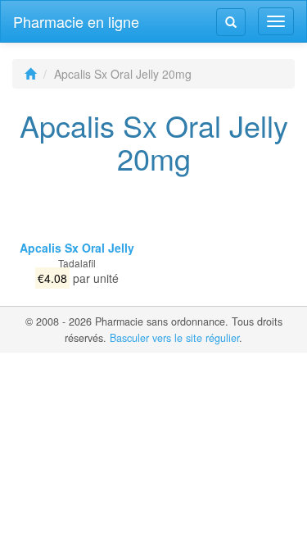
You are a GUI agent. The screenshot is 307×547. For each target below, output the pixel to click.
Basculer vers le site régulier (174, 337)
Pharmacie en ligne (76, 21)
